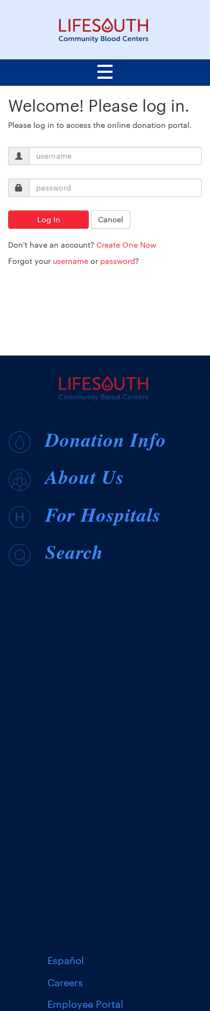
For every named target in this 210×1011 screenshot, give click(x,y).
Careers (65, 982)
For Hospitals (103, 514)
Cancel (110, 219)
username (70, 260)
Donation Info (105, 439)
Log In (48, 219)
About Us (84, 476)
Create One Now (126, 244)
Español (65, 960)
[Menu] (105, 74)
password (117, 260)
